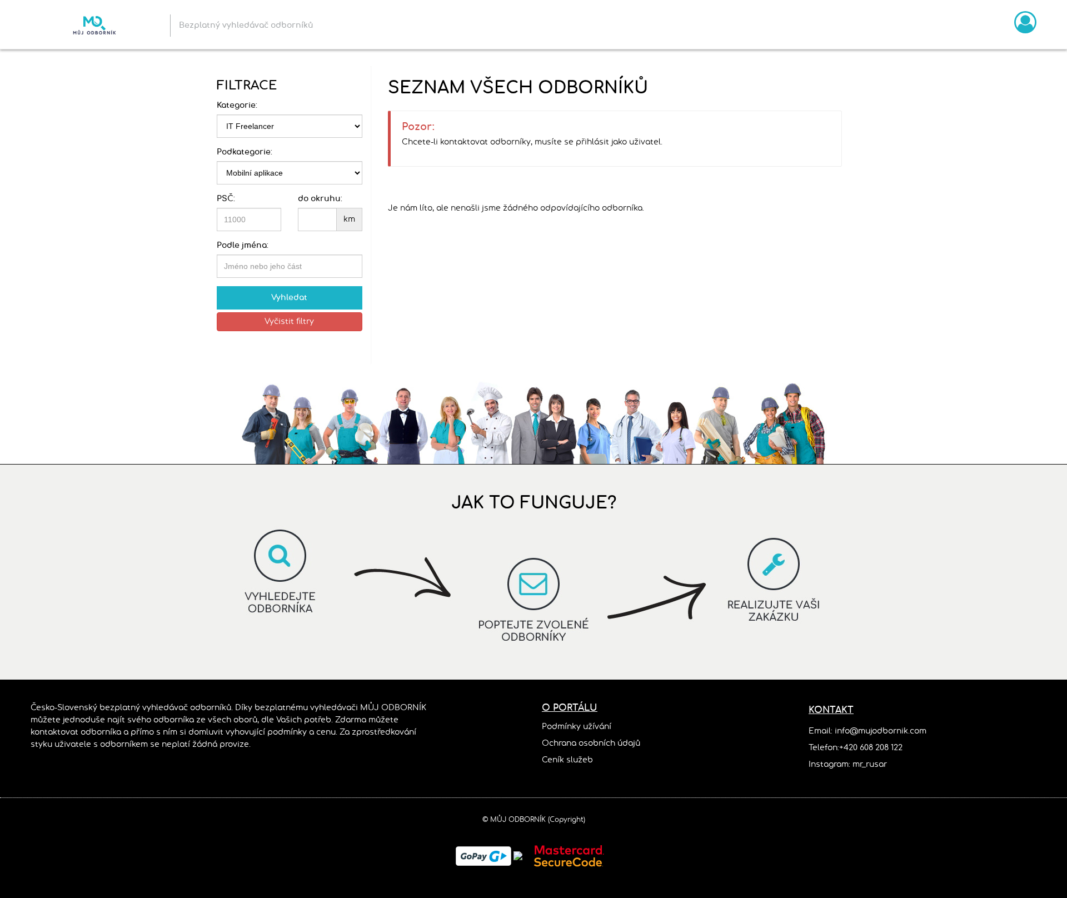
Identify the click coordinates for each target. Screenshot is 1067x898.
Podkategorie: (244, 152)
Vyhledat (289, 298)
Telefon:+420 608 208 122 (856, 748)
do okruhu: (320, 199)
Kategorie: (237, 105)
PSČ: (226, 199)
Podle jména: (242, 246)
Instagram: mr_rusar (848, 765)
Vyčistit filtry (289, 322)
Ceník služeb (567, 760)
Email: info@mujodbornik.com (867, 731)
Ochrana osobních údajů (591, 743)
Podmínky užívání (576, 727)
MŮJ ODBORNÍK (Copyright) (537, 819)
